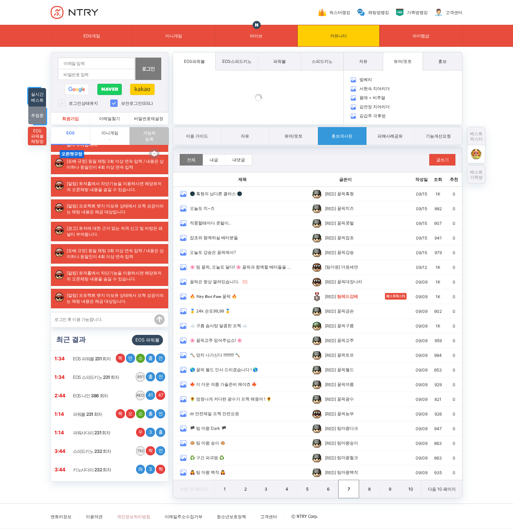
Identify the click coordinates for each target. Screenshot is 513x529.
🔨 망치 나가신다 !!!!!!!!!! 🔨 (215, 355)
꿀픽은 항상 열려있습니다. (214, 281)
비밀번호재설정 (148, 118)
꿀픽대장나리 (349, 281)
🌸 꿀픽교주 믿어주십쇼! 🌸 (216, 340)
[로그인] (148, 69)
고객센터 (454, 12)
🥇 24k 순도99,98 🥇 (210, 311)
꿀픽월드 (345, 369)
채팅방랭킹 (378, 12)
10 (410, 489)
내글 (214, 159)
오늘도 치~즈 (202, 208)
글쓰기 (442, 159)
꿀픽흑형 (345, 193)
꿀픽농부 (345, 413)
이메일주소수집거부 (183, 516)
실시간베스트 (37, 97)
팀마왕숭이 (347, 443)
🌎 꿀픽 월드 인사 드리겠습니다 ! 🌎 (224, 369)
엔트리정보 (61, 516)
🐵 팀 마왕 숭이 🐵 (207, 443)
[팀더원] (332, 267)
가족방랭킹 (417, 12)
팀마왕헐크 (347, 457)
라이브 (256, 35)
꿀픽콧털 (345, 223)
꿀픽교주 (345, 340)
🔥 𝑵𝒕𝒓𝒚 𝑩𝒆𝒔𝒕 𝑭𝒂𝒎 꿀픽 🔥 (213, 296)
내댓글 (238, 159)
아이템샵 (420, 35)
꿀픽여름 (345, 384)
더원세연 (349, 267)
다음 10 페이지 (442, 489)
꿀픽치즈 (345, 208)
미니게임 (173, 35)
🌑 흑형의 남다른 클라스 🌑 (216, 193)
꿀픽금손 (345, 311)
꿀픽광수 (345, 399)
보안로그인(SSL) (137, 103)
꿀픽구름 (345, 325)
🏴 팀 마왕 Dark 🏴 (208, 428)
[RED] (330, 194)
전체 (191, 159)
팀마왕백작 (347, 472)
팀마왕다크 (347, 428)
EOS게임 (91, 35)
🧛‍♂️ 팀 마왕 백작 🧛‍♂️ (207, 472)
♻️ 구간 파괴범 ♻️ (207, 457)
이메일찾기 (109, 118)
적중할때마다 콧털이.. (210, 223)
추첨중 (37, 115)
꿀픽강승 (345, 252)
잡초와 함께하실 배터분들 (214, 237)
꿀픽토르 (345, 355)
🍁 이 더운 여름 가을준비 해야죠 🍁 (223, 384)
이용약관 (94, 516)
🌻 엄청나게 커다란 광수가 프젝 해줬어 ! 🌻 (231, 399)
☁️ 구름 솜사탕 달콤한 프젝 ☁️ (218, 325)
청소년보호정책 (231, 516)
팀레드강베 (347, 296)
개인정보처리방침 (133, 516)
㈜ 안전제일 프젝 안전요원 (214, 413)
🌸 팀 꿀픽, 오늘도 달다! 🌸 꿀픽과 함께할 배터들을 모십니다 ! (241, 267)
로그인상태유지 (83, 103)
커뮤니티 (338, 35)
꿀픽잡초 (345, 237)
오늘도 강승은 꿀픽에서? (213, 252)
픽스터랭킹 (339, 12)
